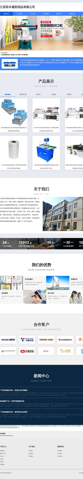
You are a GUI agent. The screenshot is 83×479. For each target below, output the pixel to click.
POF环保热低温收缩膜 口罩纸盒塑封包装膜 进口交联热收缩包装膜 (13, 166)
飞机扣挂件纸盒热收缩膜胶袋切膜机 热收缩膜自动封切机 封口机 (46, 166)
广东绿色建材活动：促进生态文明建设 (14, 390)
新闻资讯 (72, 14)
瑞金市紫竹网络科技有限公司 (6, 435)
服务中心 (59, 14)
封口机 (1, 456)
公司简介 (31, 450)
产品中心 (33, 14)
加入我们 (31, 453)
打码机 (1, 461)
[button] (2, 33)
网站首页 (6, 14)
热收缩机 (2, 450)
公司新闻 (59, 450)
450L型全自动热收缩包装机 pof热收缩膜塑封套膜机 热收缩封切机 (46, 129)
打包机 (1, 459)
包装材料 (2, 464)
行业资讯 (59, 453)
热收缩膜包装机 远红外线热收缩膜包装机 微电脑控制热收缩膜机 (14, 129)
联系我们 (31, 456)
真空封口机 (3, 453)
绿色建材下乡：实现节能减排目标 (12, 401)
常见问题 (59, 456)
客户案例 (46, 14)
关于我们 (19, 14)
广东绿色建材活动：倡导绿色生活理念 (14, 412)
